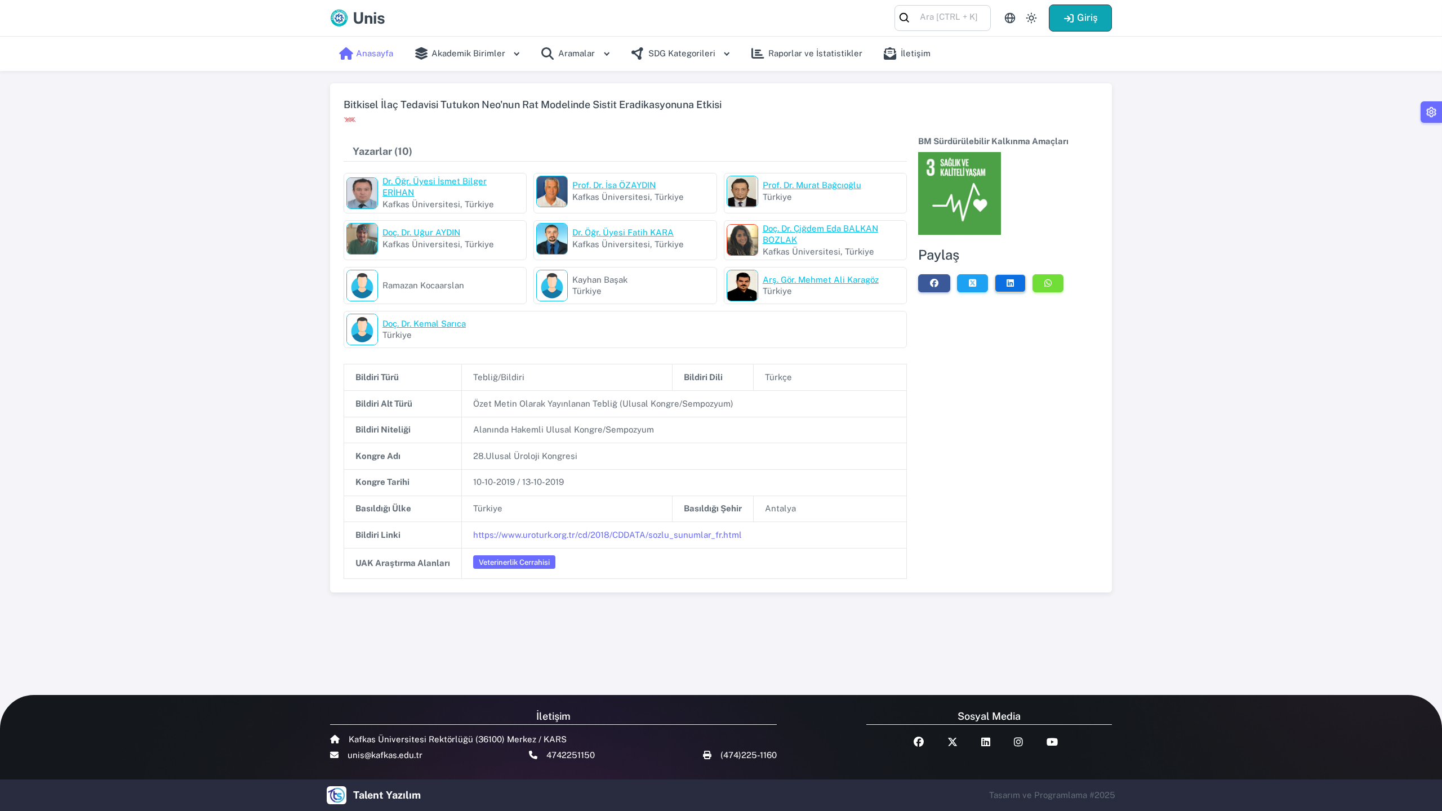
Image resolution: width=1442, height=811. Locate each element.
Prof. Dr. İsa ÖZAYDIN (614, 185)
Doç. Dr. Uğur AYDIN (421, 232)
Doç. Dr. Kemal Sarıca (424, 323)
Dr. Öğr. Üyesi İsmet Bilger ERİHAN (434, 187)
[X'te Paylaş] (972, 283)
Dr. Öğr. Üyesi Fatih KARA (623, 232)
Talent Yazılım (387, 795)
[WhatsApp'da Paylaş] (1047, 283)
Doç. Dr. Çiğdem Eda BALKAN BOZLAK (820, 234)
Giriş (1087, 17)
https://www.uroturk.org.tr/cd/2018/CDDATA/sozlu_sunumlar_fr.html (607, 535)
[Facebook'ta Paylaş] (934, 283)
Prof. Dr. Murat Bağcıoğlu (812, 185)
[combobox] (942, 17)
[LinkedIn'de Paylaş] (1010, 283)
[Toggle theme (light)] (1031, 18)
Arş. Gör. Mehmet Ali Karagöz (821, 279)
